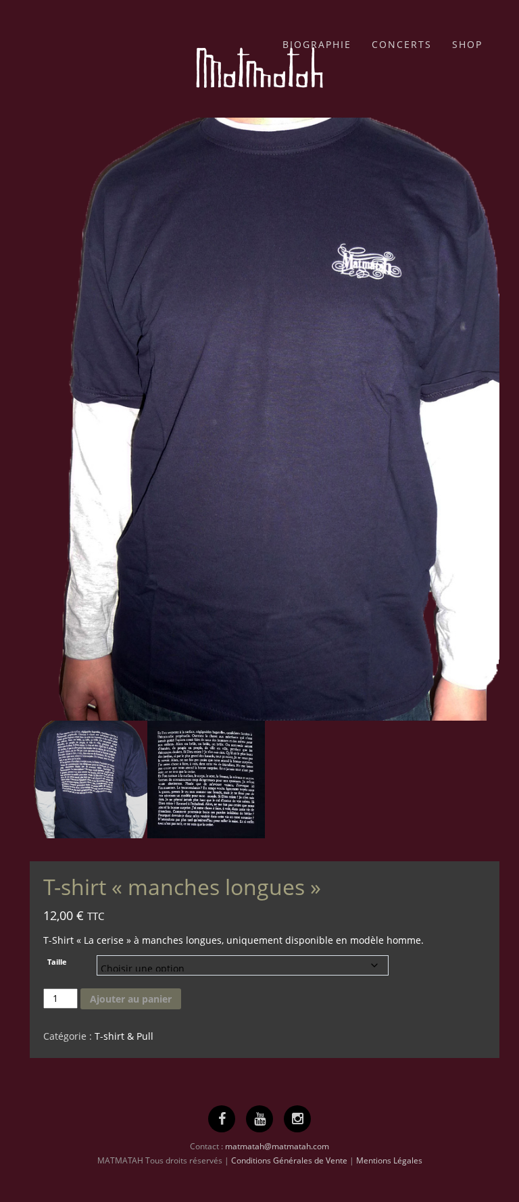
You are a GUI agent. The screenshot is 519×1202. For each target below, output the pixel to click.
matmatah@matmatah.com (277, 1146)
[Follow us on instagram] (297, 1118)
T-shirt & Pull (124, 1036)
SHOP (467, 44)
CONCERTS (402, 44)
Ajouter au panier (131, 998)
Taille (57, 962)
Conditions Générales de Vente (289, 1160)
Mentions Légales (389, 1160)
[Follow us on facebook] (222, 1118)
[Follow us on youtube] (260, 1118)
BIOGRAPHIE (316, 44)
